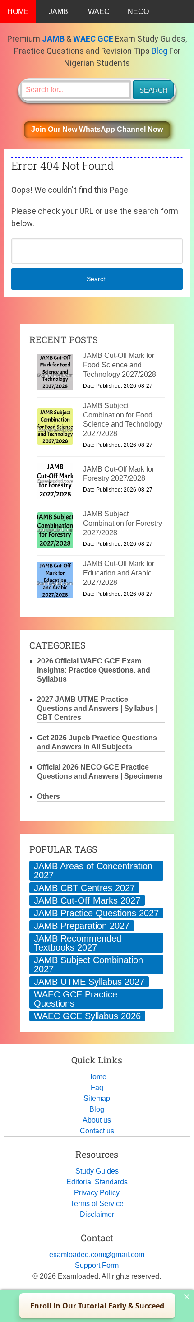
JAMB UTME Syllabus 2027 (89, 982)
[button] (97, 129)
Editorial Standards (97, 1182)
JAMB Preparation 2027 (81, 926)
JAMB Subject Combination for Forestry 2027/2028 (122, 523)
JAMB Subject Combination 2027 (88, 964)
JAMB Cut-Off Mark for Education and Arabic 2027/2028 (118, 573)
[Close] (187, 1297)
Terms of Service (97, 1203)
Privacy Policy (97, 1193)
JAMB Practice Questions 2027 (96, 913)
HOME (18, 11)
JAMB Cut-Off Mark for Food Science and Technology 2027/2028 (119, 365)
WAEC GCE (93, 38)
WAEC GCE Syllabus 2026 (87, 1016)
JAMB (58, 11)
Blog (159, 51)
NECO (138, 11)
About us (97, 1120)
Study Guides (97, 1171)
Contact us (97, 1131)
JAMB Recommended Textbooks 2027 (77, 942)
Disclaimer (97, 1214)
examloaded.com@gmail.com (96, 1254)
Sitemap (96, 1098)
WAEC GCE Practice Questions (75, 998)
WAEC (99, 11)
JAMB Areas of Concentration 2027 (93, 870)
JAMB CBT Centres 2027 (84, 888)
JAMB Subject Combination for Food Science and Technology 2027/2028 (122, 419)
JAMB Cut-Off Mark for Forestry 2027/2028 (118, 473)
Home (96, 1077)
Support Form (97, 1265)
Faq (97, 1087)
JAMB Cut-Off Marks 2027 (87, 900)
